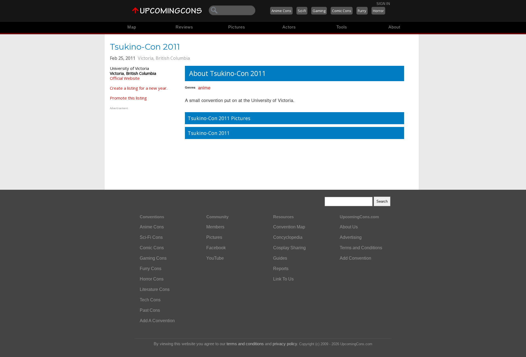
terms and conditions (245, 343)
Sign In (383, 4)
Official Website (125, 78)
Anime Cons (281, 10)
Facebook (216, 247)
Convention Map (289, 227)
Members (215, 227)
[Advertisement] (144, 145)
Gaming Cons (153, 258)
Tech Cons (150, 300)
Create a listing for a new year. (138, 88)
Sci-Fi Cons (151, 237)
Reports (280, 268)
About (394, 27)
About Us (349, 227)
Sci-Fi (302, 10)
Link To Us (283, 279)
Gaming (319, 10)
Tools (341, 27)
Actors (289, 27)
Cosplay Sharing (289, 247)
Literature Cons (155, 289)
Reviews (184, 27)
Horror (378, 10)
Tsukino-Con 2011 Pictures (219, 118)
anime (204, 87)
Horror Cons (152, 279)
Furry (362, 10)
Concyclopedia (287, 237)
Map (131, 27)
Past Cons (150, 310)
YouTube (215, 258)
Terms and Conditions (361, 247)
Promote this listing (128, 98)
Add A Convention (157, 320)
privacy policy (285, 343)
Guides (280, 258)
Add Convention (355, 258)
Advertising (351, 237)
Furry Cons (150, 268)
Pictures (236, 27)
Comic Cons (341, 10)
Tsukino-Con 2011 (209, 133)
